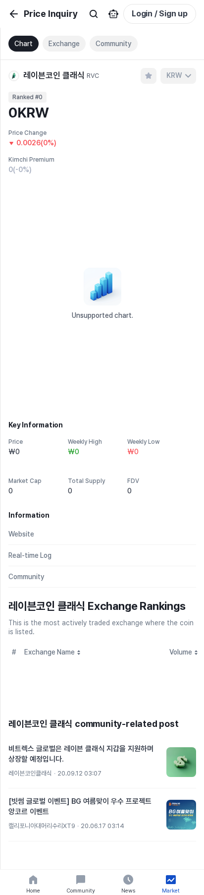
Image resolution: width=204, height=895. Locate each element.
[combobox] (178, 76)
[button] (102, 762)
